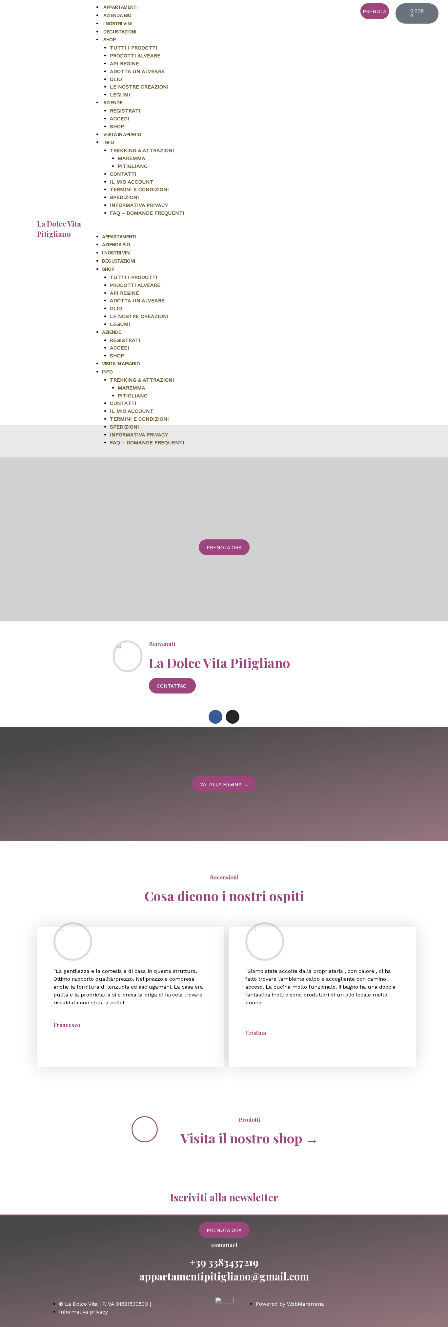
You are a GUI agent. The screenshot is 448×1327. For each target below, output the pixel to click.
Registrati (125, 111)
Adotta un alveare (137, 71)
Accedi (119, 118)
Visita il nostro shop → (249, 1138)
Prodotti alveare (135, 55)
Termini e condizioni (139, 189)
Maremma (131, 158)
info (108, 142)
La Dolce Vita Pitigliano (59, 229)
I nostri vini (117, 23)
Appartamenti (120, 7)
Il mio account (131, 182)
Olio (116, 79)
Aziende (112, 102)
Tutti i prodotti (133, 48)
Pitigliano (133, 166)
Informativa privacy (139, 205)
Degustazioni (119, 31)
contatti (123, 174)
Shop (109, 39)
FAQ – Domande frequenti (147, 213)
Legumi (120, 94)
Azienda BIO (117, 15)
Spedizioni (124, 197)
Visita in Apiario (122, 134)
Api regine (124, 63)
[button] (220, 229)
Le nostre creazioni (139, 87)
